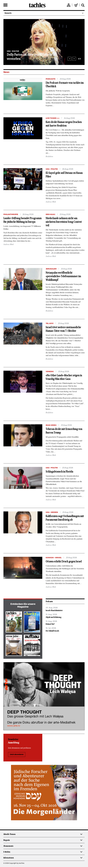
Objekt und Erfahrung (53, 617)
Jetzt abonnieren (16, 754)
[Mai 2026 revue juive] (14, 646)
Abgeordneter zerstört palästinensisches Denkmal (56, 56)
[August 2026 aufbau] (32, 646)
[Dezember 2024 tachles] (14, 622)
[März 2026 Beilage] (32, 622)
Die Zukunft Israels (52, 631)
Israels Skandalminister (54, 610)
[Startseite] (37, 5)
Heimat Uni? (50, 624)
